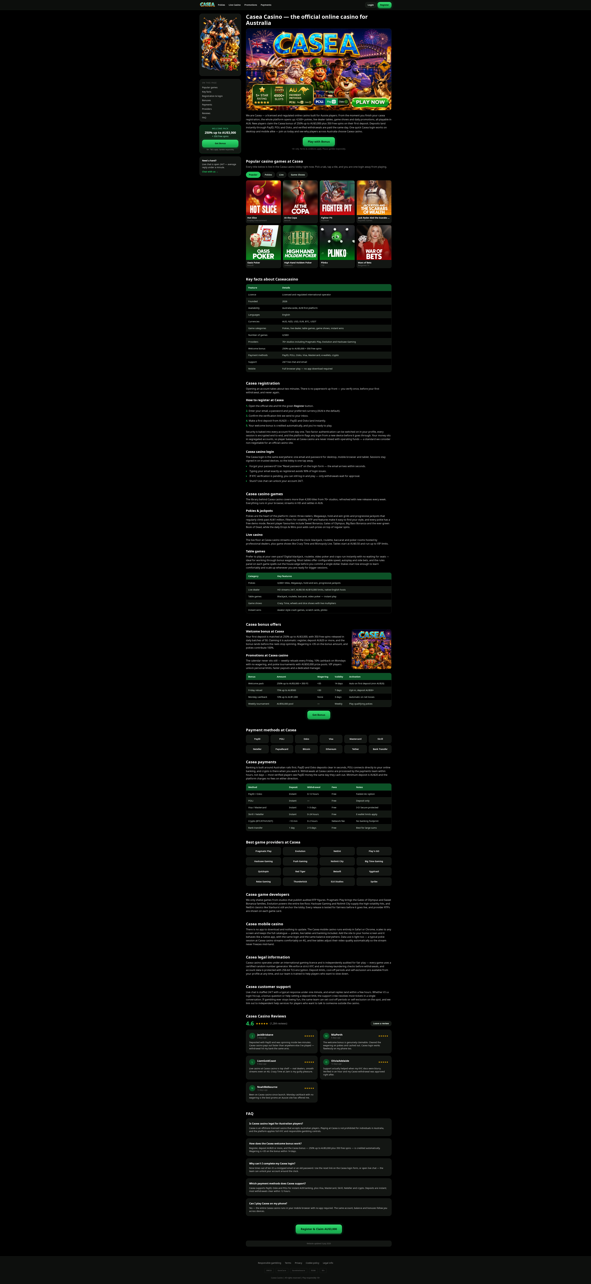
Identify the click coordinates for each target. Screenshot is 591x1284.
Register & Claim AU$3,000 (319, 1229)
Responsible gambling (269, 1262)
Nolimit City (337, 861)
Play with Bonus (319, 141)
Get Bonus (220, 143)
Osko (306, 738)
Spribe (374, 881)
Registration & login (212, 96)
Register (384, 4)
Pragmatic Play (263, 851)
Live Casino (235, 4)
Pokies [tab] (268, 174)
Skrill (380, 738)
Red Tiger (300, 871)
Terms (288, 1262)
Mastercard (356, 738)
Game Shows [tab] (298, 174)
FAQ (204, 117)
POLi (281, 738)
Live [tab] (281, 174)
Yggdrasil (374, 871)
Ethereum (331, 749)
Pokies (221, 4)
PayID (257, 738)
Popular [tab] (253, 174)
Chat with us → (210, 171)
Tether (355, 749)
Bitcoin (306, 749)
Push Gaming (300, 861)
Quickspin (263, 871)
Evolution (300, 851)
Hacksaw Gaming (263, 861)
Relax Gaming (263, 881)
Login (371, 4)
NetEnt (337, 851)
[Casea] (207, 5)
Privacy (298, 1262)
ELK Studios (337, 881)
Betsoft (337, 871)
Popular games (210, 87)
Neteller (257, 749)
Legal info (328, 1262)
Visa (331, 738)
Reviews (206, 113)
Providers (207, 108)
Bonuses (206, 100)
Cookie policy (312, 1262)
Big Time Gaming (374, 861)
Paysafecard (281, 749)
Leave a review (381, 1023)
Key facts (206, 91)
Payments (266, 4)
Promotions (250, 4)
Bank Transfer (380, 749)
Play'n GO (374, 851)
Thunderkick (300, 881)
